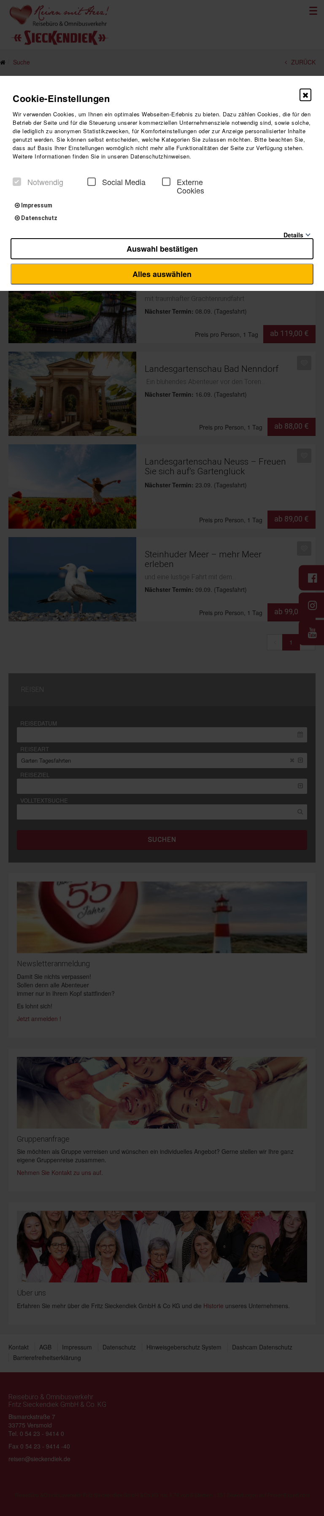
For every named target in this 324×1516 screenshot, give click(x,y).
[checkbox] (17, 181)
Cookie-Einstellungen (61, 98)
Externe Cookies (190, 185)
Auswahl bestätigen (162, 248)
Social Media (124, 181)
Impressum (36, 205)
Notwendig (45, 181)
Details (293, 235)
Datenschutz (38, 218)
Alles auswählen (162, 274)
